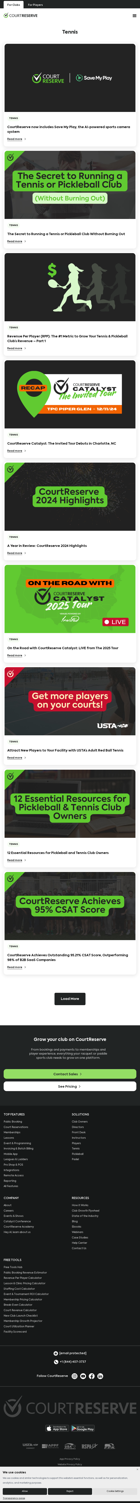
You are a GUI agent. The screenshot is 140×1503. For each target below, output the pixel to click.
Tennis (13, 118)
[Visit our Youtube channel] (83, 1376)
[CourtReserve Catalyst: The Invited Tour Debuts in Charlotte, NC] (70, 394)
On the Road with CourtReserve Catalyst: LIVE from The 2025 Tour (62, 648)
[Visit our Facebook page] (92, 1376)
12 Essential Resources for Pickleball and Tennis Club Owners (58, 853)
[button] (70, 999)
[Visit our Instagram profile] (74, 1376)
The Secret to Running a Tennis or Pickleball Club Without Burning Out (66, 234)
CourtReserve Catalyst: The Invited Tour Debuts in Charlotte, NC (61, 443)
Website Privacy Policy (70, 1465)
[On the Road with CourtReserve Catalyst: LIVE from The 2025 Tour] (70, 599)
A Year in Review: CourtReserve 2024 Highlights (47, 546)
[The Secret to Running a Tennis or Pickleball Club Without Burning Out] (70, 184)
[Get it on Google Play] (83, 1428)
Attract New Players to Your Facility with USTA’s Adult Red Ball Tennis (65, 750)
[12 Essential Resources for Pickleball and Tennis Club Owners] (70, 803)
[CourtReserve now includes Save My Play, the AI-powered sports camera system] (70, 77)
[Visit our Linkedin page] (100, 1376)
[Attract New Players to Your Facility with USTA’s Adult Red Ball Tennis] (70, 701)
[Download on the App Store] (57, 1428)
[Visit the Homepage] (20, 15)
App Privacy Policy (70, 1459)
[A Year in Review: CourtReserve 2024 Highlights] (70, 496)
